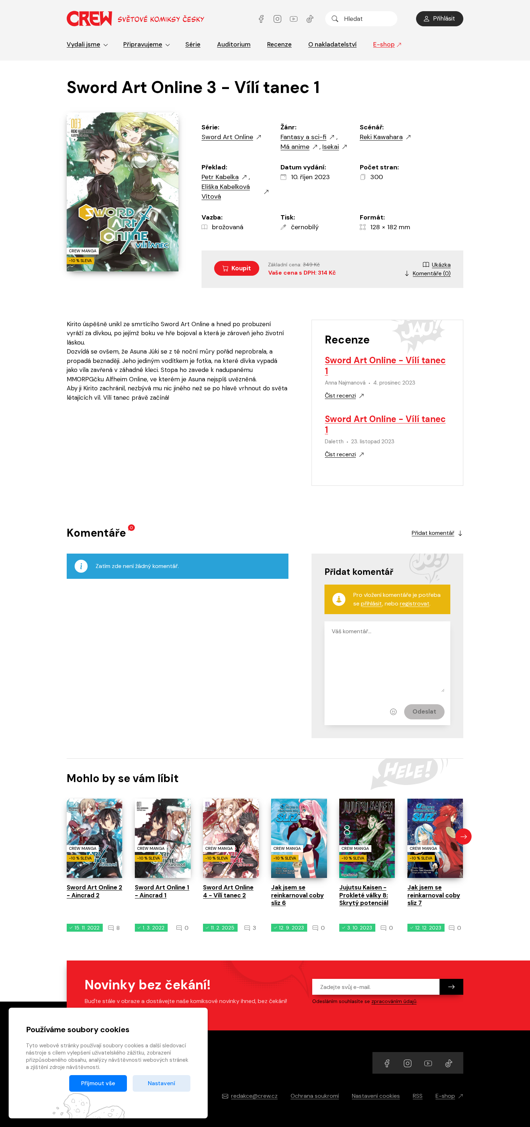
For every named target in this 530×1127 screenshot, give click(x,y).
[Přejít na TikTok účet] (310, 18)
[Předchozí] (66, 837)
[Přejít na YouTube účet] (294, 18)
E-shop (384, 44)
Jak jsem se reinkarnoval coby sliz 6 (297, 895)
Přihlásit (444, 18)
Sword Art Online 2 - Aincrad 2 (94, 891)
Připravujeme (142, 44)
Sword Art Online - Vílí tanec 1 (385, 366)
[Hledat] (335, 19)
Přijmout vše (98, 1083)
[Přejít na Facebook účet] (261, 18)
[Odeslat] (451, 987)
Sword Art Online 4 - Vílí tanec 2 (228, 891)
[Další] (463, 837)
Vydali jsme (83, 44)
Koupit (241, 268)
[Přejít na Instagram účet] (278, 18)
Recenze (279, 44)
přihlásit (371, 603)
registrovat (414, 603)
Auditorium (234, 44)
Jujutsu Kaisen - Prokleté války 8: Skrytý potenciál (363, 895)
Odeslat (424, 711)
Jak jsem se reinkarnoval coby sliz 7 (433, 895)
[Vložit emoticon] (393, 711)
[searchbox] (361, 18)
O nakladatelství (332, 44)
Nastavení (161, 1083)
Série (192, 44)
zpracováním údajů (393, 1001)
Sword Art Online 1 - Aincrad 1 (162, 891)
